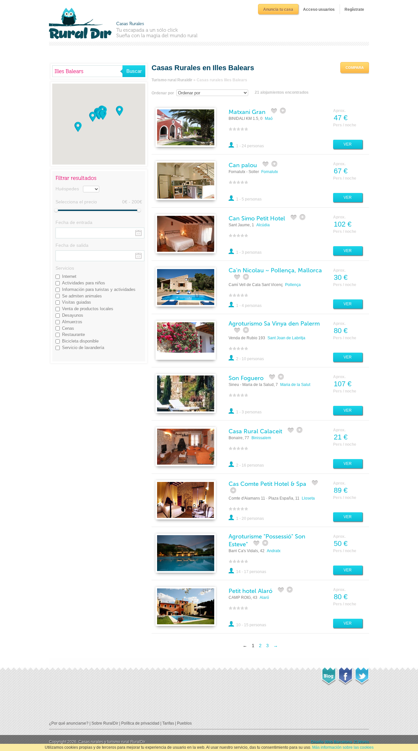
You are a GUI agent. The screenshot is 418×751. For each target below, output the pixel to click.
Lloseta (308, 498)
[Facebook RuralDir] (345, 674)
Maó (269, 118)
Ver (348, 144)
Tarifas (168, 723)
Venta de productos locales (87, 308)
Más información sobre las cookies (343, 747)
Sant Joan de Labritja (286, 338)
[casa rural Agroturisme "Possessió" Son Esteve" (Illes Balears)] (185, 553)
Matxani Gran (247, 112)
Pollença (293, 284)
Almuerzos (72, 321)
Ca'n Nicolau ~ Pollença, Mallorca (275, 270)
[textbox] (87, 71)
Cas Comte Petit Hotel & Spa (267, 483)
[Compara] (283, 111)
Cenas (68, 328)
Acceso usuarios (319, 9)
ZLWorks (361, 742)
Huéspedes (67, 188)
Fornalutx (269, 171)
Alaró (264, 597)
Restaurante (73, 334)
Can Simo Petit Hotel (257, 218)
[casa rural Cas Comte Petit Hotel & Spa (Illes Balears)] (185, 499)
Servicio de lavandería (83, 347)
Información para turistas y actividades (99, 289)
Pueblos (184, 723)
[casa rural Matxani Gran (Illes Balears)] (185, 127)
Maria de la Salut (295, 384)
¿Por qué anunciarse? (68, 723)
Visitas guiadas (76, 302)
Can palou (243, 165)
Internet (69, 276)
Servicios (65, 268)
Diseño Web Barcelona (331, 742)
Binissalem (261, 438)
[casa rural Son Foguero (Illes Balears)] (185, 393)
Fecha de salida (72, 245)
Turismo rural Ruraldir (172, 80)
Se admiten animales (82, 296)
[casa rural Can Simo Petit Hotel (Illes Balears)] (185, 233)
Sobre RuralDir (104, 723)
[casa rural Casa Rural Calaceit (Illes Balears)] (185, 446)
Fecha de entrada (74, 222)
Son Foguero (246, 378)
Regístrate (354, 9)
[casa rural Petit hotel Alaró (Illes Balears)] (185, 606)
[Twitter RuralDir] (362, 674)
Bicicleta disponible (80, 341)
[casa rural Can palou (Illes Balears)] (185, 180)
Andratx (274, 551)
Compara (355, 68)
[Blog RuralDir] (329, 674)
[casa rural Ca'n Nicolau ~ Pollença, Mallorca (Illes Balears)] (185, 286)
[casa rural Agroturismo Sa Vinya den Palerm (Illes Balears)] (185, 340)
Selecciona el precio (76, 201)
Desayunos (72, 315)
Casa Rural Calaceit (255, 431)
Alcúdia (263, 225)
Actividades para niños (83, 282)
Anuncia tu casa (278, 9)
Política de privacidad (140, 723)
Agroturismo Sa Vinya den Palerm (274, 323)
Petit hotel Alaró (250, 591)
